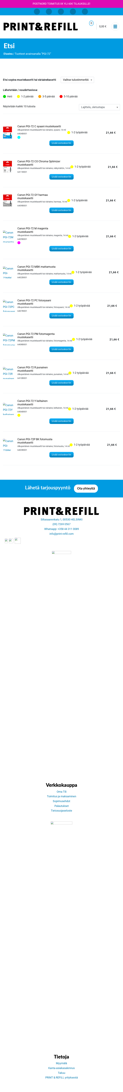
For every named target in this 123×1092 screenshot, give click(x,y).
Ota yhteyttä (86, 488)
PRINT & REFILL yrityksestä (61, 1077)
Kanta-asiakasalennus (61, 1068)
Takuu (61, 1072)
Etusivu (8, 53)
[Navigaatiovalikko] (115, 26)
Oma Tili (61, 791)
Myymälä (61, 1063)
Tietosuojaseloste (61, 810)
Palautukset (61, 806)
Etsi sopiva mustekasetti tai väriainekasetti (29, 79)
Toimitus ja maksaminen (61, 796)
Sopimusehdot (61, 801)
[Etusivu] (41, 27)
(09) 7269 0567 (61, 524)
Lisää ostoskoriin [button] (61, 143)
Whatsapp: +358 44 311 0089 (61, 529)
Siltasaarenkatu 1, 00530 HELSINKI (61, 519)
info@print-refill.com (62, 533)
